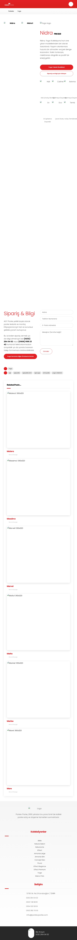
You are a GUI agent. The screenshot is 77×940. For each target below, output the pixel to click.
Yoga (10, 368)
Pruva (39, 863)
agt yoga (37, 373)
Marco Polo (39, 876)
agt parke (17, 373)
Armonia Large (39, 853)
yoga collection (57, 373)
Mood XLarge (13, 455)
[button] (71, 4)
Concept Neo (39, 860)
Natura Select (39, 844)
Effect (39, 850)
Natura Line (39, 847)
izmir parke (46, 373)
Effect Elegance (40, 866)
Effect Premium (40, 869)
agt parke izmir (27, 373)
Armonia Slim (40, 857)
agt (10, 373)
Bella (40, 840)
